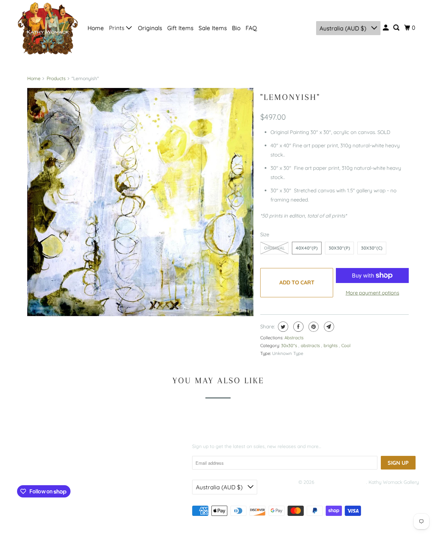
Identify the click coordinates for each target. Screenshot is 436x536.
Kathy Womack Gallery (341, 482)
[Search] (397, 27)
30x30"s (289, 345)
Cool (346, 345)
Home (96, 27)
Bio (236, 27)
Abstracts (293, 337)
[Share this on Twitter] (282, 327)
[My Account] (386, 27)
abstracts (311, 345)
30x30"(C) (372, 248)
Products (56, 78)
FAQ (251, 27)
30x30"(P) (339, 248)
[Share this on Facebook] (297, 327)
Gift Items (180, 27)
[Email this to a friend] (328, 327)
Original (274, 248)
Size (264, 234)
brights (331, 345)
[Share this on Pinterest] (313, 327)
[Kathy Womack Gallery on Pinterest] (49, 469)
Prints (117, 27)
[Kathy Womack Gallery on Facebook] (27, 469)
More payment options (372, 292)
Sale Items (213, 27)
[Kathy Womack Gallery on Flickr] (62, 469)
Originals (150, 27)
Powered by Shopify (320, 491)
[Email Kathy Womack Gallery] (75, 469)
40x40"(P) (307, 248)
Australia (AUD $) (344, 28)
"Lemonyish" (290, 97)
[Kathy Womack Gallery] (47, 28)
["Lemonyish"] (140, 202)
